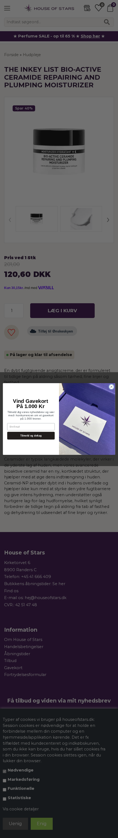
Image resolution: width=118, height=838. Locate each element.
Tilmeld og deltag (31, 435)
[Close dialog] (111, 386)
